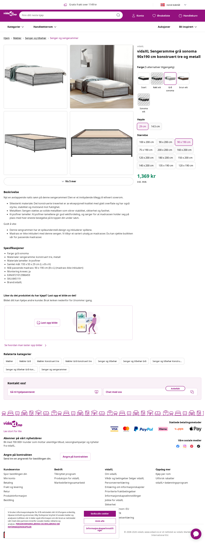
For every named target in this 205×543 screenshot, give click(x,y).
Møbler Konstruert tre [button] (48, 361)
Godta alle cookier (100, 513)
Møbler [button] (9, 361)
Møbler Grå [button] (25, 361)
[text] (146, 177)
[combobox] (71, 15)
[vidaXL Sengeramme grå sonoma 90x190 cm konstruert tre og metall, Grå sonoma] (35, 76)
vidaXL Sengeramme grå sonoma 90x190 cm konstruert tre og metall (168, 54)
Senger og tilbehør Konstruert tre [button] (168, 361)
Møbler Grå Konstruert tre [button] (78, 361)
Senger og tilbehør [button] (107, 361)
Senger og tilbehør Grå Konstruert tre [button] (21, 369)
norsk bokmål (173, 4)
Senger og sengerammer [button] (54, 369)
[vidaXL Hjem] (10, 13)
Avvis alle (99, 521)
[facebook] (177, 446)
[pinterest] (191, 446)
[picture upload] (86, 322)
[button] (80, 5)
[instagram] (184, 446)
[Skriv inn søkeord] (118, 15)
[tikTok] (198, 446)
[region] (62, 523)
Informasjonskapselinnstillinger (123, 495)
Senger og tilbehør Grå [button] (134, 361)
